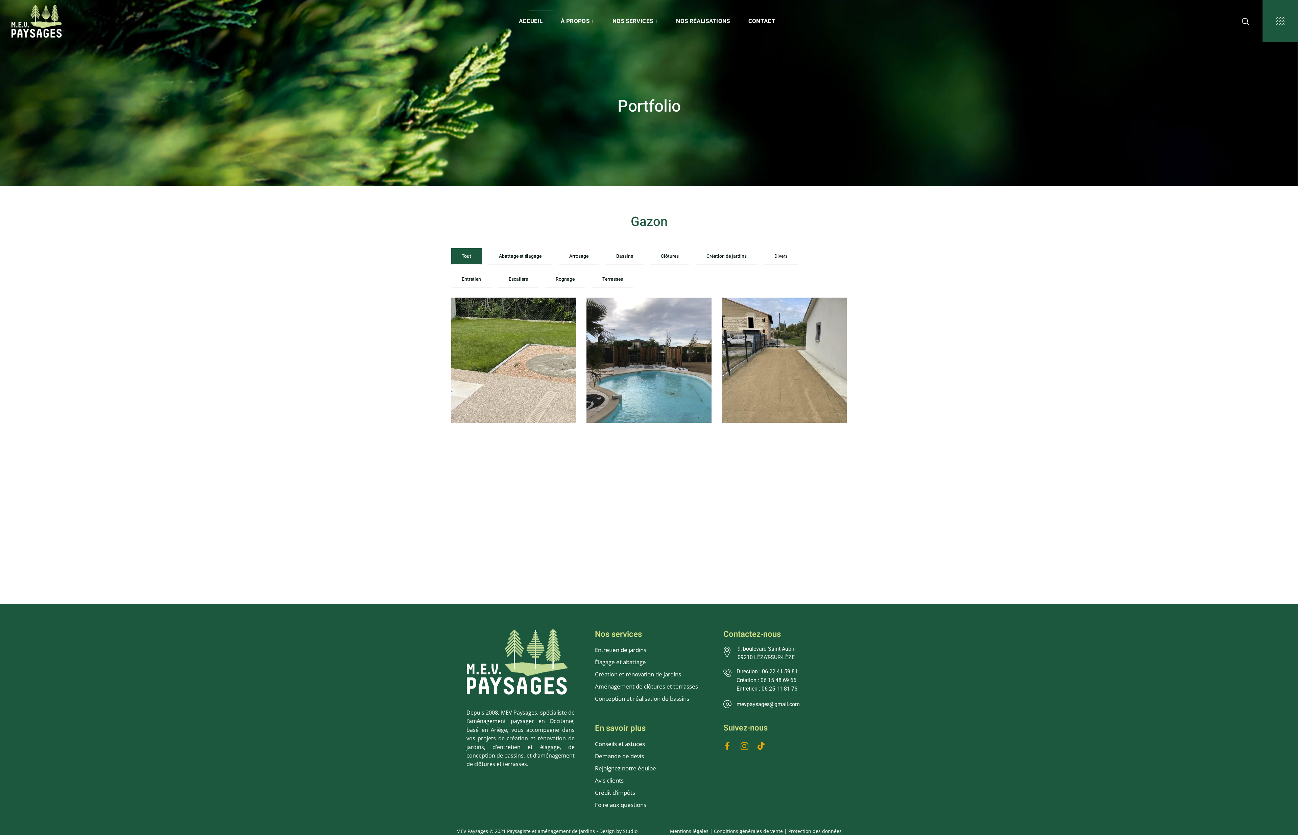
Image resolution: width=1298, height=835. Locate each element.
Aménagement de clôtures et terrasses (646, 686)
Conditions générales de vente (748, 831)
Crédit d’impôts (615, 792)
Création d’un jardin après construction (781, 319)
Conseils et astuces (620, 744)
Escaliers (518, 279)
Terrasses (612, 279)
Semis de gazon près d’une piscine (513, 319)
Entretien (471, 279)
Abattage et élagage (520, 256)
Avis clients (609, 780)
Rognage (565, 279)
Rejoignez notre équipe (625, 768)
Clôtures (670, 256)
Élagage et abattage (620, 662)
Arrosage (578, 256)
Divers (781, 256)
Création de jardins (726, 256)
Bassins (624, 256)
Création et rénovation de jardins (638, 674)
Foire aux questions (620, 805)
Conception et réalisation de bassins (642, 698)
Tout (466, 256)
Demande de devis (619, 756)
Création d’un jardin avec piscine (645, 319)
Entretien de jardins (621, 650)
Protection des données (815, 831)
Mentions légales (689, 831)
